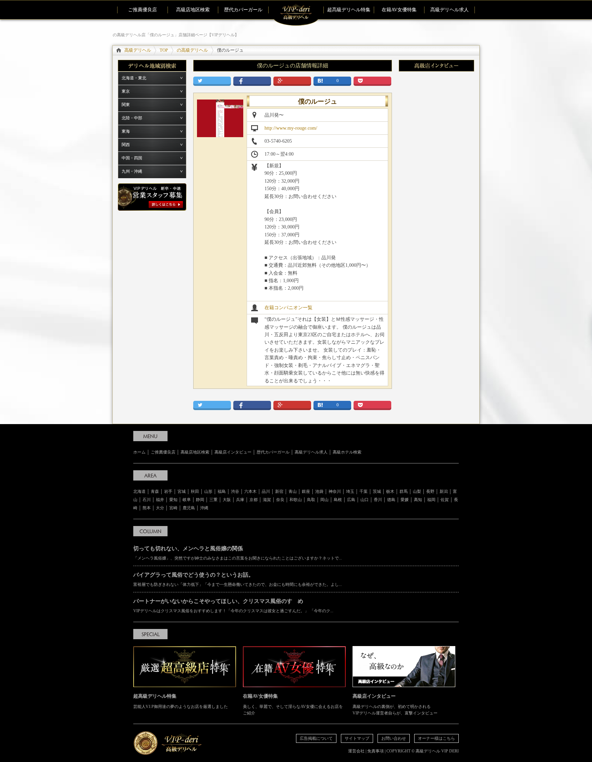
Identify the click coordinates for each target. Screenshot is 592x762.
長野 (430, 491)
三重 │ (216, 499)
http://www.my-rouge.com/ (290, 128)
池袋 (319, 491)
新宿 (279, 491)
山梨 (417, 491)
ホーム (139, 452)
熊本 (147, 507)
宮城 (181, 491)
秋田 (195, 491)
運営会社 (356, 751)
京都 (253, 499)
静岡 (200, 499)
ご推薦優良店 (142, 9)
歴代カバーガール (243, 9)
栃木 (390, 491)
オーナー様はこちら (436, 738)
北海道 (139, 491)
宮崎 (173, 507)
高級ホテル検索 (347, 452)
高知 (418, 499)
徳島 (391, 499)
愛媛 (404, 499)
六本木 (250, 491)
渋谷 (235, 491)
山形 (208, 491)
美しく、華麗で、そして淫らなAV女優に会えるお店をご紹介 (293, 704)
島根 (338, 499)
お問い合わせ (393, 738)
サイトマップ (357, 738)
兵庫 (240, 499)
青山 (292, 491)
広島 (351, 499)
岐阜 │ (189, 499)
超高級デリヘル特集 (348, 9)
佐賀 (445, 499)
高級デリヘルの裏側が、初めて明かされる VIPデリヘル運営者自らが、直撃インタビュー (395, 704)
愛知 (173, 499)
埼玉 (350, 491)
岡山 (324, 499)
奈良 (280, 499)
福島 (222, 491)
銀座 (306, 491)
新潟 (444, 491)
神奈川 (335, 491)
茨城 (377, 491)
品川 (266, 491)
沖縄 (204, 507)
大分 (160, 507)
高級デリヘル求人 (449, 9)
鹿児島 (189, 507)
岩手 (168, 491)
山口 (364, 499)
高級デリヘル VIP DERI (437, 751)
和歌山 (295, 499)
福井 (160, 499)
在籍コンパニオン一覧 (288, 307)
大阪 (227, 499)
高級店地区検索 (193, 9)
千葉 (363, 491)
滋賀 (267, 499)
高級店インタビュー (232, 452)
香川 (378, 499)
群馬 (403, 491)
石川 (147, 499)
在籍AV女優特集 (399, 9)
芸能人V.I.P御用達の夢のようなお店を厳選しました (180, 701)
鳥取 (311, 499)
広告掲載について (316, 738)
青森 (155, 491)
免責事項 (375, 751)
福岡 (431, 499)
